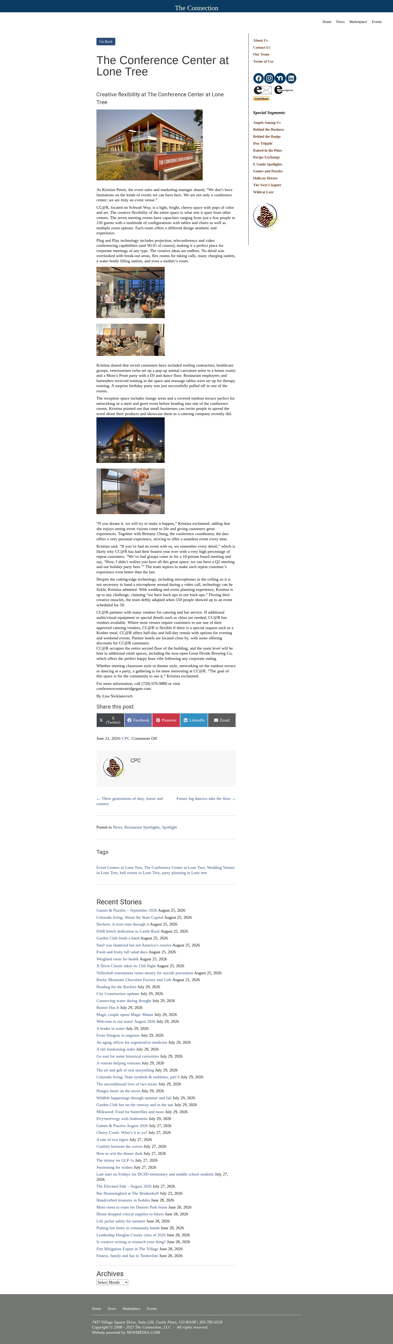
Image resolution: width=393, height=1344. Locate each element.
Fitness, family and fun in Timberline (127, 1255)
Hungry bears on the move (118, 1091)
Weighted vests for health (117, 959)
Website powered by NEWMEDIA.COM (126, 1332)
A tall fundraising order (115, 1049)
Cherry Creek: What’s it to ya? (121, 1132)
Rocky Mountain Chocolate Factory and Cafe (133, 979)
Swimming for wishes (114, 1167)
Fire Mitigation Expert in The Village (127, 1249)
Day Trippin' (263, 143)
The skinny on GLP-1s (115, 1160)
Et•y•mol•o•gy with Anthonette (122, 1118)
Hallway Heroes (265, 178)
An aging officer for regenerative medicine (131, 1042)
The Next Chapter (267, 185)
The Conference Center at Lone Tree (174, 867)
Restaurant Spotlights (142, 827)
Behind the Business (268, 129)
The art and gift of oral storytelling (125, 1070)
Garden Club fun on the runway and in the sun (134, 1104)
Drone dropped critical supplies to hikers (130, 1214)
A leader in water (110, 1028)
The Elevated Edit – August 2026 (123, 1186)
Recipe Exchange (266, 157)
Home (326, 22)
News (340, 22)
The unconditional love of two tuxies (126, 1084)
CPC (126, 738)
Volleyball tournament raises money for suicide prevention (144, 973)
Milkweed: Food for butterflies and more (130, 1111)
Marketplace (358, 22)
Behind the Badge (267, 136)
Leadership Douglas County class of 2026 (131, 1235)
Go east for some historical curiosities (127, 1056)
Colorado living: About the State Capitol (129, 917)
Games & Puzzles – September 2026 (126, 910)
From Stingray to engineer (118, 1035)
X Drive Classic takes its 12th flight (126, 966)
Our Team (261, 54)
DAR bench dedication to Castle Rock (128, 931)
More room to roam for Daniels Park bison (131, 1207)
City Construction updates (117, 993)
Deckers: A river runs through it (122, 924)
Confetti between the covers (119, 1146)
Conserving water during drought (123, 1000)
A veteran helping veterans (118, 1063)
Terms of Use (263, 61)
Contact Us (261, 47)
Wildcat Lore (263, 192)
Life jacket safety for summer (120, 1221)
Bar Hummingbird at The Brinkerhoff (127, 1193)
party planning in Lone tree (184, 872)
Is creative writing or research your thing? (131, 1241)
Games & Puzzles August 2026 (122, 1125)
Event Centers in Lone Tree (119, 867)
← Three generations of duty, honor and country (129, 801)
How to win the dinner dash (119, 1153)
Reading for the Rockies (116, 986)
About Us (260, 40)
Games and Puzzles (268, 171)
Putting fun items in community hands (128, 1228)
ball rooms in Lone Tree (140, 872)
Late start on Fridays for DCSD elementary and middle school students (155, 1174)
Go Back (105, 41)
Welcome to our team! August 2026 (125, 1021)
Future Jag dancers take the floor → (206, 798)
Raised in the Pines (267, 150)
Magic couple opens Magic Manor (124, 1014)
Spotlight (169, 827)
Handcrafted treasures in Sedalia (123, 1200)
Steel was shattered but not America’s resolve (133, 945)
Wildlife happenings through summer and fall (133, 1098)
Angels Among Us (267, 123)
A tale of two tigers (112, 1139)
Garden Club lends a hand (117, 938)
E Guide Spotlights (267, 164)
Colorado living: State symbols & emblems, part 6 (138, 1077)
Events (377, 22)
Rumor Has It (107, 1007)
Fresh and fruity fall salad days (122, 952)
